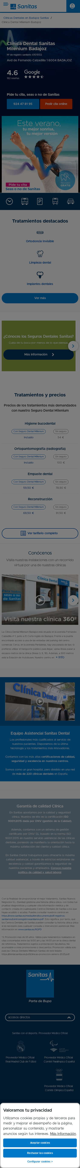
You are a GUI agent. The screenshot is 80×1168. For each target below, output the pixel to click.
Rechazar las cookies (40, 1153)
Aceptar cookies (40, 1143)
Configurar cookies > (39, 1161)
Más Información (63, 1134)
